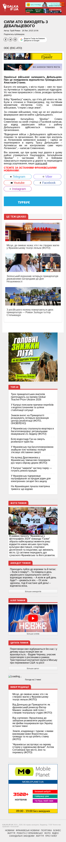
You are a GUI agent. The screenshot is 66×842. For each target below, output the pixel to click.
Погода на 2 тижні (33, 680)
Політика (46, 830)
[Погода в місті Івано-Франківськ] (33, 676)
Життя (11, 833)
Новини (9, 830)
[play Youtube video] (33, 618)
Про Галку (51, 836)
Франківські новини (27, 830)
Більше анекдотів (33, 591)
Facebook (48, 182)
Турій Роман (15, 31)
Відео (55, 833)
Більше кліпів (33, 634)
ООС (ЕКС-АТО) (13, 48)
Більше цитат (33, 668)
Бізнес (57, 830)
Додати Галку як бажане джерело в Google (34, 39)
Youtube (19, 182)
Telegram (18, 176)
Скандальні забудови (21, 836)
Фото (47, 833)
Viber (48, 176)
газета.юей (41, 163)
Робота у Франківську (30, 833)
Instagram (18, 189)
